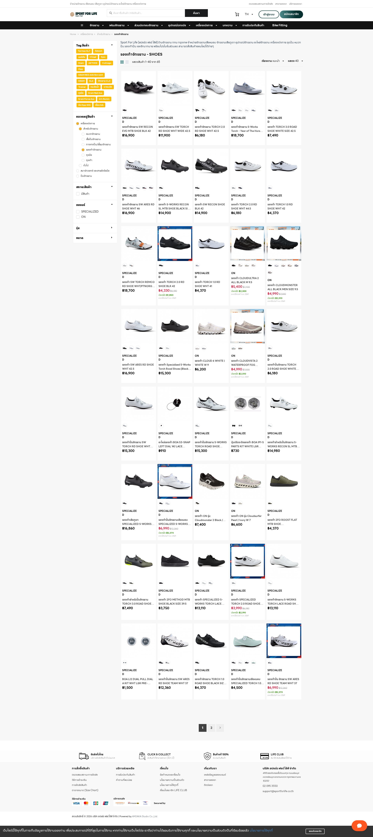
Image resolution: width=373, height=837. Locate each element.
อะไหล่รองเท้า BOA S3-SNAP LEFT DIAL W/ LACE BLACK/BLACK (174, 446)
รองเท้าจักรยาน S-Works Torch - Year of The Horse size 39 (246, 131)
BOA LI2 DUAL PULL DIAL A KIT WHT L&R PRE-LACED (137, 683)
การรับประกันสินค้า (125, 775)
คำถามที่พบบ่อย (124, 780)
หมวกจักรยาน (93, 134)
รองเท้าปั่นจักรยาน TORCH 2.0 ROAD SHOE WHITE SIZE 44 (282, 369)
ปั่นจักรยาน (86, 176)
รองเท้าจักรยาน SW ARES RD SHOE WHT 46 (138, 207)
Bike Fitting (279, 25)
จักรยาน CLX (104, 81)
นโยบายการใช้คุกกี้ (261, 830)
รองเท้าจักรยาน (93, 149)
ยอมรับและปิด (315, 831)
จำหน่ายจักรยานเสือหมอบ (202, 42)
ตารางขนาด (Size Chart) (85, 790)
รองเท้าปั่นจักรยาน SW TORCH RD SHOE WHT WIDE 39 (136, 446)
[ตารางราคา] (127, 62)
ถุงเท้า (89, 160)
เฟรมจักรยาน (117, 25)
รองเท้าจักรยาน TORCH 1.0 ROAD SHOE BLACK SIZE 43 (210, 683)
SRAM (81, 81)
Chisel (93, 57)
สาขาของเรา (281, 4)
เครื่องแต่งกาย (204, 25)
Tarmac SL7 (84, 51)
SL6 (91, 81)
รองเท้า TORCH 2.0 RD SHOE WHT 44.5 (244, 207)
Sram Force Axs (86, 99)
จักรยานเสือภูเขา (226, 42)
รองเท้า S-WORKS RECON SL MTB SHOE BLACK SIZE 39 (175, 209)
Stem (81, 63)
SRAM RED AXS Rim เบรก (90, 75)
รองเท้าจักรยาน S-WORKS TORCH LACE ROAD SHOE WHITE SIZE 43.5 (284, 604)
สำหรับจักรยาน (103, 34)
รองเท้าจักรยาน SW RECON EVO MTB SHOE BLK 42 (137, 129)
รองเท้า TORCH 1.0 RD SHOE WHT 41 (207, 284)
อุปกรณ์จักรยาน (244, 42)
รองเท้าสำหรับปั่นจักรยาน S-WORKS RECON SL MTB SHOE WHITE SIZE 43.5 (282, 446)
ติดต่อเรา (208, 785)
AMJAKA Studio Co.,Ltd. (145, 816)
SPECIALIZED (89, 211)
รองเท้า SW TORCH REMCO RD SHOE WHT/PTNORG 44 (138, 286)
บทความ (228, 25)
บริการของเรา (295, 4)
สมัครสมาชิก (291, 14)
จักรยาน (94, 25)
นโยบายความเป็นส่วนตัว (172, 780)
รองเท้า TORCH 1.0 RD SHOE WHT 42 (280, 207)
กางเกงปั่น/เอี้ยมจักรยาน (98, 144)
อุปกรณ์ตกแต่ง (177, 25)
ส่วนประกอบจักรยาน (146, 25)
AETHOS (92, 63)
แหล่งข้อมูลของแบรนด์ (215, 775)
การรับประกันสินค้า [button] (253, 25)
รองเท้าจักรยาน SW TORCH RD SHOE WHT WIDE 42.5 (174, 129)
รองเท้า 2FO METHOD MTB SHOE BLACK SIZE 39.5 (174, 602)
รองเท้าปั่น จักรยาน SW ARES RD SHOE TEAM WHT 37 (283, 681)
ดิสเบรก (98, 51)
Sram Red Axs (95, 93)
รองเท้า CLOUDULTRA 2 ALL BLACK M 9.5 (245, 280)
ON (83, 217)
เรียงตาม (267, 61)
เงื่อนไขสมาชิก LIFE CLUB (173, 790)
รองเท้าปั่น (130, 46)
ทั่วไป (86, 165)
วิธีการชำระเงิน (79, 780)
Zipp (80, 69)
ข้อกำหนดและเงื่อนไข (170, 775)
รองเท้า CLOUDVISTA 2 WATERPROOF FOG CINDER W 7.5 (244, 365)
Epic (103, 57)
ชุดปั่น (290, 42)
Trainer (82, 87)
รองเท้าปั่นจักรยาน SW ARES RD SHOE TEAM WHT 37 (174, 681)
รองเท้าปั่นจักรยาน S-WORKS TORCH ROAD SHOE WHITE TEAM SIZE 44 (211, 446)
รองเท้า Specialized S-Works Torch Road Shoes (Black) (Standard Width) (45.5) (175, 369)
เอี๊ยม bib (99, 105)
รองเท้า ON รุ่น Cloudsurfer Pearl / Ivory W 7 (246, 518)
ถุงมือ (81, 93)
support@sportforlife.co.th (278, 791)
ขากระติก (108, 87)
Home (73, 34)
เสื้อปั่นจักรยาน (93, 139)
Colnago (106, 63)
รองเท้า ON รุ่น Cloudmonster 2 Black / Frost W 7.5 (209, 520)
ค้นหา (196, 13)
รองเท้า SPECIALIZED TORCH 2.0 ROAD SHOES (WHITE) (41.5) (246, 604)
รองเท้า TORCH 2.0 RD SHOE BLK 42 (171, 284)
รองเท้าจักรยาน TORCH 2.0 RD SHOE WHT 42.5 (210, 129)
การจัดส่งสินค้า (79, 785)
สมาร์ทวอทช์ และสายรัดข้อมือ (95, 170)
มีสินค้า (85, 193)
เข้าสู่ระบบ (269, 14)
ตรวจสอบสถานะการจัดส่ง (261, 4)
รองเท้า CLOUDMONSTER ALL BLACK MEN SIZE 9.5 (283, 287)
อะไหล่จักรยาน (262, 42)
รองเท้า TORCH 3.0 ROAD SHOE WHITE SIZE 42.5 (282, 129)
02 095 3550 (270, 786)
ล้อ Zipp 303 (84, 105)
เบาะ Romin (104, 99)
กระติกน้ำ (95, 87)
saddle (81, 57)
